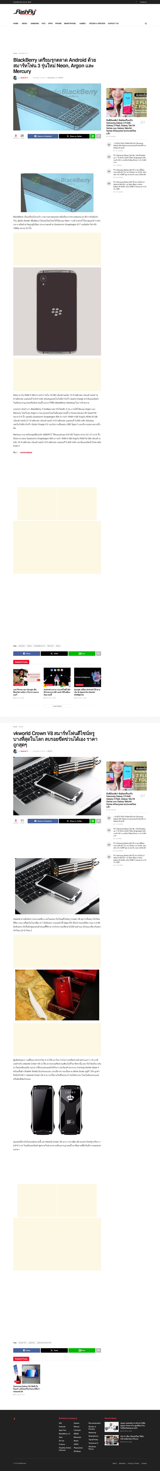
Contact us (143, 2)
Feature (62, 1444)
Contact (144, 1463)
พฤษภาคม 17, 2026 (50, 698)
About (115, 1463)
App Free (62, 1430)
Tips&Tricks (93, 1439)
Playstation (78, 1448)
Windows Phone (92, 1447)
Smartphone (70, 23)
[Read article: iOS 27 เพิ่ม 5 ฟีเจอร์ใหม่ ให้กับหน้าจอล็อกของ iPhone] (112, 1440)
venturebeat (26, 452)
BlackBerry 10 (23, 53)
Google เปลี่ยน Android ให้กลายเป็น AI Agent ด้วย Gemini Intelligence (87, 692)
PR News (77, 1451)
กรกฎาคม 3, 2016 (39, 78)
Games (83, 23)
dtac (61, 1437)
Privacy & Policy (133, 1463)
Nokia (76, 1441)
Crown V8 (22, 1343)
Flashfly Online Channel (65, 1449)
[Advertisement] (104, 11)
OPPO (50, 23)
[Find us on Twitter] (139, 2)
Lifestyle (77, 1430)
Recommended (94, 1423)
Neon (58, 646)
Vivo (43, 23)
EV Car (61, 1441)
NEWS (24, 23)
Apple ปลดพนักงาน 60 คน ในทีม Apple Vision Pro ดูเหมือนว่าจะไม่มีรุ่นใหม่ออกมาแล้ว (132, 1425)
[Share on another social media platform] (98, 136)
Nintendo (77, 1437)
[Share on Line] (92, 136)
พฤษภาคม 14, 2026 (80, 698)
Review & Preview (97, 23)
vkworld (31, 1343)
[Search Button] (146, 23)
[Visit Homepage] (25, 12)
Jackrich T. (24, 78)
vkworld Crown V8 (44, 1343)
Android (22, 646)
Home (15, 23)
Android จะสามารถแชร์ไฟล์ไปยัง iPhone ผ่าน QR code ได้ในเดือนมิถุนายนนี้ (57, 692)
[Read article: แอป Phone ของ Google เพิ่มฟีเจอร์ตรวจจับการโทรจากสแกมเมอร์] (26, 677)
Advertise (122, 1463)
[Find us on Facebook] (136, 2)
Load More (57, 706)
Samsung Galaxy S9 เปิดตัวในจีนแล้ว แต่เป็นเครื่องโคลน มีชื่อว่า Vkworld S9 (26, 1389)
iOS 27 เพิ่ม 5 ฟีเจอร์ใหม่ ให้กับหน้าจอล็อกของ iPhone (132, 1437)
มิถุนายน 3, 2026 (19, 698)
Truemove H (93, 1443)
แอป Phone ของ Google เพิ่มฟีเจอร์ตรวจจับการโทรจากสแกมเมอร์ (26, 692)
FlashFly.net (22, 1463)
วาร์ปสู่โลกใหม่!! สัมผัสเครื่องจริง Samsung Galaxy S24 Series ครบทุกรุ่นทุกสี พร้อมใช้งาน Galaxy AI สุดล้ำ (129, 145)
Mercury (51, 646)
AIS (60, 1423)
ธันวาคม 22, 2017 (19, 1394)
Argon (29, 646)
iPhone (58, 23)
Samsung (35, 23)
